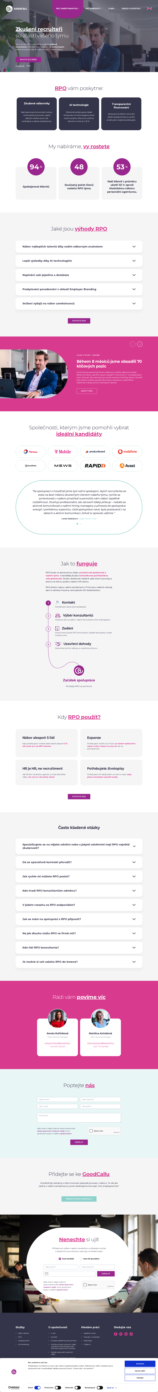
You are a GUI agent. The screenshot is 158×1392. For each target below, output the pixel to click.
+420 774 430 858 (100, 1047)
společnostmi (65, 1134)
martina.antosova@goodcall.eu (100, 1043)
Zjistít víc (110, 1388)
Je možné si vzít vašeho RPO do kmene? (50, 961)
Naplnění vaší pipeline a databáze (45, 275)
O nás (111, 9)
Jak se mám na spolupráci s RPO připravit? (51, 919)
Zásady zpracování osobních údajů (62, 1353)
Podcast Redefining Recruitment (64, 1341)
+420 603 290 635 (57, 1047)
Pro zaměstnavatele (67, 9)
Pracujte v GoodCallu (92, 1337)
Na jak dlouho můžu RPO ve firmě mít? (49, 933)
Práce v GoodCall (131, 9)
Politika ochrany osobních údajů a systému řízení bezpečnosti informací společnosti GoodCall (63, 1346)
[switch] (58, 1387)
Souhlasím (140, 1364)
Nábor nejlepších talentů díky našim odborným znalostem (62, 246)
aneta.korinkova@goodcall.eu (57, 1043)
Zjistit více (87, 391)
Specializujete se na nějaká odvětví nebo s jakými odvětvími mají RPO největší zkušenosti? (76, 846)
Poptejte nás (79, 321)
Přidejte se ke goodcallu (79, 1199)
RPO (20, 1337)
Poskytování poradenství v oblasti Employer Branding (59, 289)
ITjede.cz (87, 1344)
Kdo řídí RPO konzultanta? (40, 947)
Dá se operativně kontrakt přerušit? (47, 862)
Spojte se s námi (28, 60)
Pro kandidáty (93, 9)
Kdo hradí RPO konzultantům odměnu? (49, 890)
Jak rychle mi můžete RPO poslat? (46, 876)
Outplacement (23, 1341)
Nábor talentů (23, 1333)
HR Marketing (23, 1344)
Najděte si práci (90, 1333)
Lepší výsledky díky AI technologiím (47, 260)
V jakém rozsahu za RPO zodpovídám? (48, 904)
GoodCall (20, 66)
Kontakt (54, 1337)
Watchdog (88, 1341)
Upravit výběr (140, 1371)
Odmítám (140, 1378)
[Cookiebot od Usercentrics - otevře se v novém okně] (14, 1387)
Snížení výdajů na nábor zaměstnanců (48, 303)
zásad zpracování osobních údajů (51, 1131)
